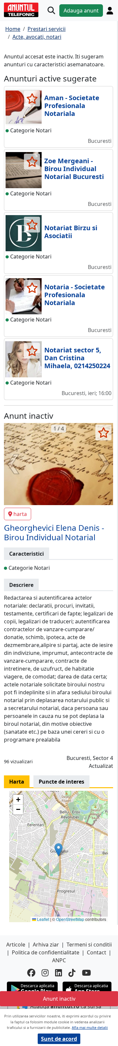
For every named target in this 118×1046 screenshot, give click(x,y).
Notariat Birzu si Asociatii (70, 231)
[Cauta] (51, 11)
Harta (16, 781)
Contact (96, 952)
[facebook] (31, 973)
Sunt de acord (59, 1038)
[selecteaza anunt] (32, 98)
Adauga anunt (81, 10)
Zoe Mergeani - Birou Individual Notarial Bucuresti (74, 168)
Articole (15, 944)
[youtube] (86, 973)
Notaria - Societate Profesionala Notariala (74, 294)
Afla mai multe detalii (90, 1027)
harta (20, 514)
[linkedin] (58, 973)
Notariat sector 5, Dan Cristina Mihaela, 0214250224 (77, 357)
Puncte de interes (61, 781)
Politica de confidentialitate (45, 952)
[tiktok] (72, 973)
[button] (58, 850)
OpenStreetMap (70, 919)
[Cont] (110, 11)
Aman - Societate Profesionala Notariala (71, 105)
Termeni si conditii (89, 944)
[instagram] (45, 973)
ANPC (59, 960)
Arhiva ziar (46, 944)
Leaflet (42, 919)
